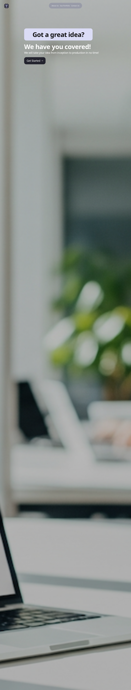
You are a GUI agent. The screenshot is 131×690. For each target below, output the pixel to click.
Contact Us (75, 6)
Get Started (33, 61)
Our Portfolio (65, 6)
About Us (55, 6)
